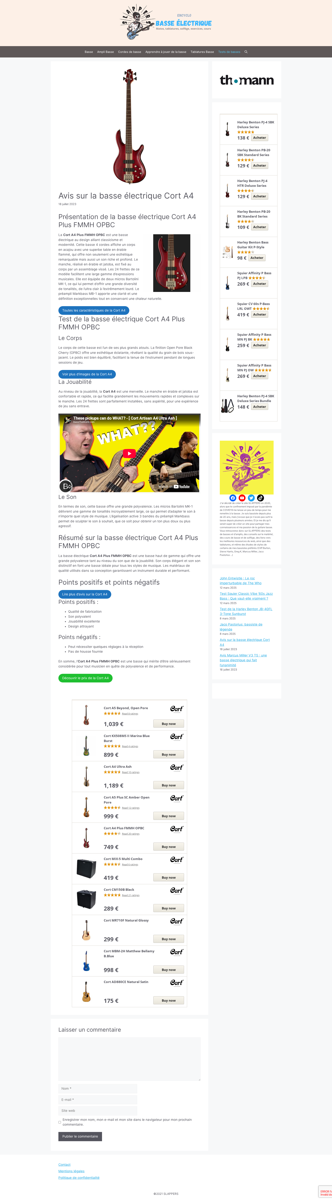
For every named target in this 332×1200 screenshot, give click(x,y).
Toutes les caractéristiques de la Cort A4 (93, 310)
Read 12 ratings (130, 807)
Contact (64, 1165)
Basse (89, 52)
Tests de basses (229, 52)
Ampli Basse (105, 52)
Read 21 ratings (130, 895)
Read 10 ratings (130, 772)
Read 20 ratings (130, 833)
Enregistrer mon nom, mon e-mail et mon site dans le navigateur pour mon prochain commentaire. (127, 1122)
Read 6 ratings (130, 864)
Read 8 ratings (130, 713)
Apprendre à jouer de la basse (165, 52)
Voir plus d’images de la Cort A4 (87, 374)
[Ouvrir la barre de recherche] (246, 51)
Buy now (169, 723)
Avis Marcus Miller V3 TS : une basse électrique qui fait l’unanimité (243, 660)
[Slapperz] (166, 23)
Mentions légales (71, 1171)
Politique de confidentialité (79, 1178)
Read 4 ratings (130, 746)
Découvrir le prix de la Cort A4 (85, 678)
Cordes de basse (129, 52)
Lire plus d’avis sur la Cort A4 (84, 594)
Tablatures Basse (202, 52)
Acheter (259, 137)
